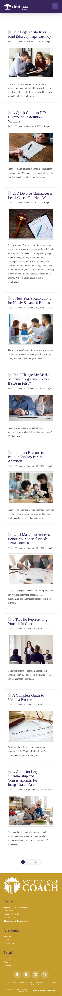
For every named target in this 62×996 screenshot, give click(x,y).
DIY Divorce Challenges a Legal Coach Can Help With (30, 195)
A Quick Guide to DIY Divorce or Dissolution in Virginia (27, 117)
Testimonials (32, 984)
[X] (26, 975)
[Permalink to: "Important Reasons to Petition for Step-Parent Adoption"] (31, 488)
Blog (22, 982)
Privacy (7, 962)
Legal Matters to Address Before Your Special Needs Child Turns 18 (29, 538)
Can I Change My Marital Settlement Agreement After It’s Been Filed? (29, 379)
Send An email (9, 940)
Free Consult (9, 936)
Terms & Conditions (11, 959)
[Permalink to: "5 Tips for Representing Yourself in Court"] (31, 649)
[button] (55, 6)
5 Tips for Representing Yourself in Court (27, 621)
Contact (40, 982)
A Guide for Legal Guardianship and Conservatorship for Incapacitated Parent (23, 778)
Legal (47, 41)
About (31, 982)
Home (8, 982)
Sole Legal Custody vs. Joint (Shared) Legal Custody (29, 34)
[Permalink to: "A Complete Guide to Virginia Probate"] (31, 726)
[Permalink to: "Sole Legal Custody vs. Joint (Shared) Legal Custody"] (31, 62)
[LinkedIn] (36, 975)
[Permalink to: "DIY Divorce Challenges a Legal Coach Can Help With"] (31, 223)
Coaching (52, 982)
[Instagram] (45, 975)
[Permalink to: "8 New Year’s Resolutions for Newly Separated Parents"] (31, 329)
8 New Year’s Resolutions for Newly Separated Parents (29, 300)
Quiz (15, 982)
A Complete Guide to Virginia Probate (26, 697)
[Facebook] (17, 975)
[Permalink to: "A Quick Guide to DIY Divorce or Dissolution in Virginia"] (31, 147)
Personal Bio (9, 943)
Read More (13, 282)
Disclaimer (8, 965)
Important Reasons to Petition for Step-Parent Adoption (26, 456)
